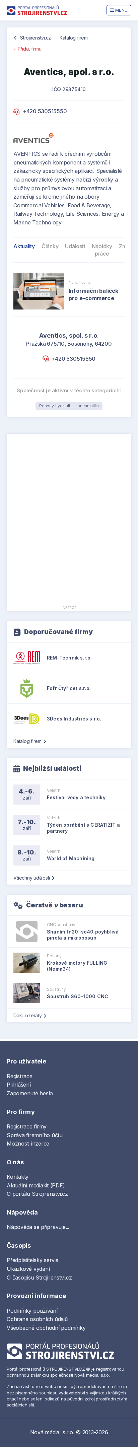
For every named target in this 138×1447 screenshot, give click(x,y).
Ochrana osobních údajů (37, 1319)
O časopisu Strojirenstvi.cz (39, 1277)
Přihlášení (19, 1084)
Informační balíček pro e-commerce (94, 294)
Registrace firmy (27, 1126)
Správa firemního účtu (35, 1135)
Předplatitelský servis (32, 1260)
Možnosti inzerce (28, 1143)
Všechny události (31, 878)
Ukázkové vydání (28, 1268)
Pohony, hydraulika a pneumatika (69, 405)
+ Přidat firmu (27, 49)
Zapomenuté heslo (30, 1093)
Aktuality (24, 246)
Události (75, 246)
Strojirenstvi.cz (35, 38)
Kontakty (17, 1176)
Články (50, 246)
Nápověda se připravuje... (38, 1227)
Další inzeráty (27, 1015)
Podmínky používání (32, 1310)
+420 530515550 (45, 111)
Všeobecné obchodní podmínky (46, 1327)
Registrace (19, 1076)
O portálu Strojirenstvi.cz (37, 1193)
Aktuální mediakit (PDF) (36, 1185)
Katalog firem (74, 38)
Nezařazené (80, 282)
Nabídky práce (102, 250)
